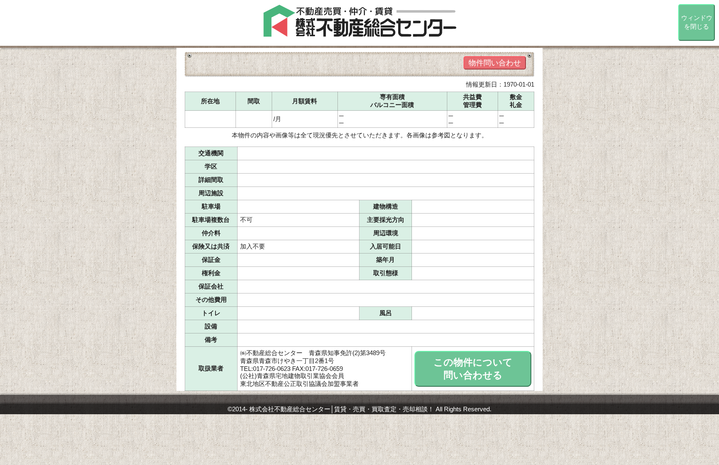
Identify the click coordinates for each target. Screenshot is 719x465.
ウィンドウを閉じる (696, 22)
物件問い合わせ (495, 63)
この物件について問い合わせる (473, 368)
